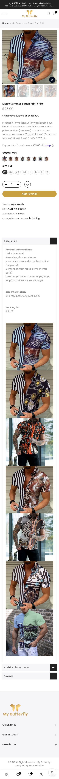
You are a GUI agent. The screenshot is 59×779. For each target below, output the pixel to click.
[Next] (52, 57)
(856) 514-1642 (18, 3)
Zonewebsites (36, 765)
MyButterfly (17, 204)
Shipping (7, 115)
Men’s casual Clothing (28, 218)
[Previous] (7, 57)
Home (5, 23)
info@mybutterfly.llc (41, 3)
